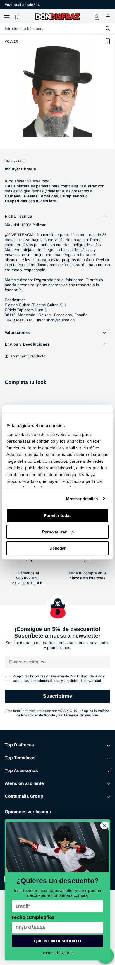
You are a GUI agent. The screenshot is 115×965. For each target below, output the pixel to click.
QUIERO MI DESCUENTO (57, 941)
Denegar (57, 548)
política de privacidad (84, 681)
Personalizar (54, 532)
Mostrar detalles (82, 498)
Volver (11, 41)
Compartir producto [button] (28, 356)
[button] (7, 17)
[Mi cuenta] (97, 17)
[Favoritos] (18, 17)
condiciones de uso (45, 681)
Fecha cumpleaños (33, 917)
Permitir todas (57, 515)
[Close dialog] (104, 825)
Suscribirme (57, 696)
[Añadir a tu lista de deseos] (107, 41)
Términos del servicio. (81, 715)
